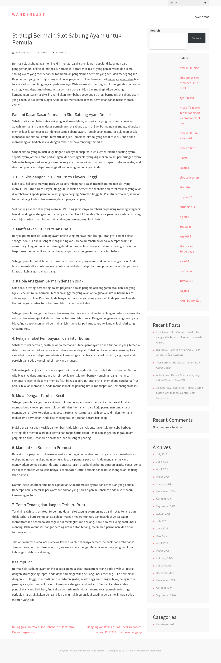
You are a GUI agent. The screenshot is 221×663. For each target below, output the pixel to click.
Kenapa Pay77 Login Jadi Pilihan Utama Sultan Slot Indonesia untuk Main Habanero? (179, 393)
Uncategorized (165, 624)
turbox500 (186, 281)
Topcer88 (186, 197)
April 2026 (162, 469)
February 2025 (164, 558)
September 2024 (166, 595)
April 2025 (162, 543)
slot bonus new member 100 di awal (189, 83)
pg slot (184, 217)
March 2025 (163, 550)
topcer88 (185, 227)
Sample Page (202, 17)
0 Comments (63, 52)
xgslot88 (185, 236)
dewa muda (187, 148)
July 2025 (161, 521)
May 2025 (161, 536)
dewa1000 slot (189, 68)
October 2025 (164, 498)
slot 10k (185, 187)
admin (44, 52)
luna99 (184, 158)
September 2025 (166, 506)
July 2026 (161, 454)
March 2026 (163, 476)
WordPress (155, 650)
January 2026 (164, 484)
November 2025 (165, 491)
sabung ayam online (120, 79)
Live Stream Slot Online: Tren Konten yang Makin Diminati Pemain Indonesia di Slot (179, 337)
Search (155, 30)
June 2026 (162, 461)
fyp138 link (187, 98)
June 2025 (162, 528)
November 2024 (165, 580)
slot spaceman (189, 177)
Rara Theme (128, 650)
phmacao (186, 271)
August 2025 (163, 513)
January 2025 (164, 565)
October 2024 (164, 587)
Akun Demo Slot (190, 300)
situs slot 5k (188, 207)
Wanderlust (29, 14)
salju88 (184, 168)
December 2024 (165, 573)
